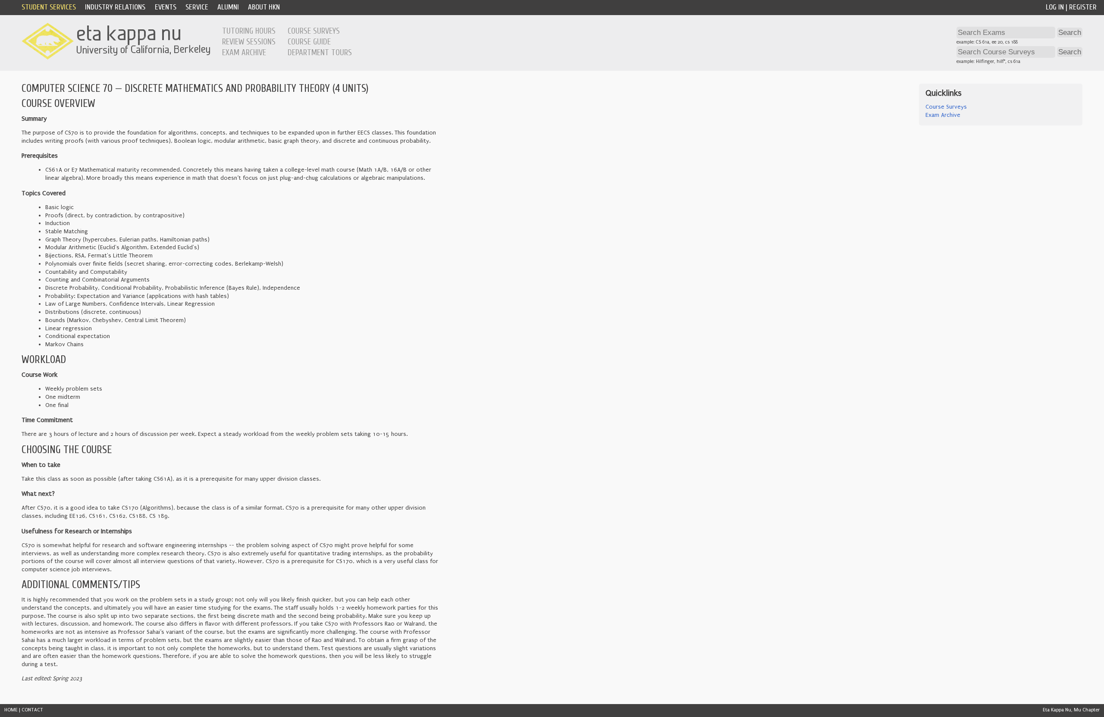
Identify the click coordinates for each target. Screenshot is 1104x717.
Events (165, 7)
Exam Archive (244, 52)
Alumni (228, 7)
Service (196, 7)
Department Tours (320, 52)
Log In (1055, 7)
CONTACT (32, 710)
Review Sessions (249, 42)
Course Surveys (314, 31)
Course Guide (309, 42)
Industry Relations (115, 7)
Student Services (49, 7)
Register (1083, 7)
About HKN (264, 7)
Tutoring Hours (249, 31)
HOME (11, 710)
